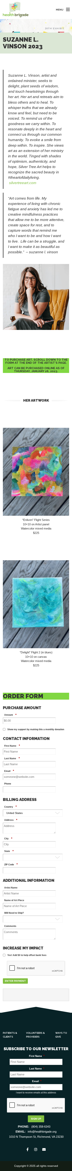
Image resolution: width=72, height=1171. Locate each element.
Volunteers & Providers (35, 1034)
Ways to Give (61, 1034)
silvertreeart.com (22, 183)
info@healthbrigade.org (42, 1131)
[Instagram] (36, 1149)
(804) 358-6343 (40, 1126)
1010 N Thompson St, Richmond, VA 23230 (36, 1136)
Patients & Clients (10, 1034)
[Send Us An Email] (44, 1149)
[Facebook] (27, 1149)
